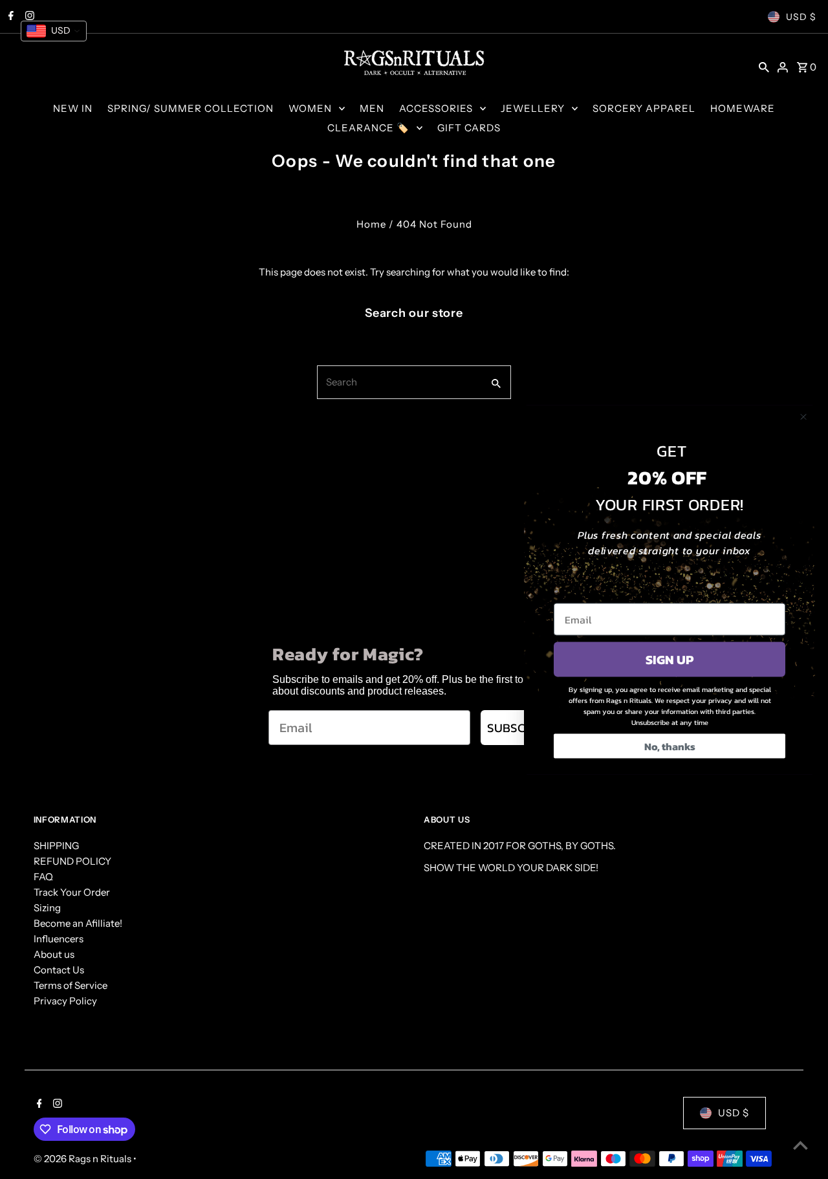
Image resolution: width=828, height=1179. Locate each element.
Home (371, 224)
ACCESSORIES (436, 108)
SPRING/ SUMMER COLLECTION (190, 108)
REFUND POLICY (72, 861)
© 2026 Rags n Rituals (83, 1158)
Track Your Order (72, 892)
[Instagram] (56, 1105)
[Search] (764, 66)
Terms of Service (70, 985)
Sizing (47, 908)
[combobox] (399, 382)
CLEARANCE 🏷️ (368, 128)
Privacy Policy (65, 1001)
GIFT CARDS (469, 128)
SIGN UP (669, 659)
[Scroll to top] (800, 1145)
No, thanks (669, 745)
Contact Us (59, 970)
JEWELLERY (533, 108)
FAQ (43, 877)
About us (54, 954)
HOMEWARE (742, 108)
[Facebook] (38, 1105)
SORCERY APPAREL (644, 108)
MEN (372, 108)
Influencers (58, 939)
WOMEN (310, 108)
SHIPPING (56, 845)
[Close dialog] (803, 416)
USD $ (801, 17)
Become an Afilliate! (78, 923)
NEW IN (73, 108)
